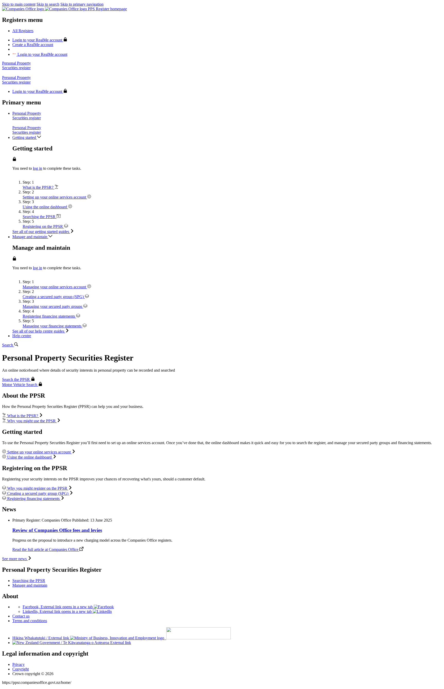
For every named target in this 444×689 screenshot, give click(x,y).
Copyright (20, 669)
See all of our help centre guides (38, 331)
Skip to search (47, 4)
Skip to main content (18, 4)
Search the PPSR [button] (16, 379)
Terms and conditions (29, 621)
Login (37, 40)
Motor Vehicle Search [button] (20, 384)
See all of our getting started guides (41, 231)
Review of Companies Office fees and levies (57, 530)
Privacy (18, 664)
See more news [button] (15, 559)
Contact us (21, 616)
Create (32, 44)
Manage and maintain (29, 585)
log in (37, 168)
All (22, 31)
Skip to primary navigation (82, 4)
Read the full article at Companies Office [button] (45, 549)
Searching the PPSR (28, 580)
